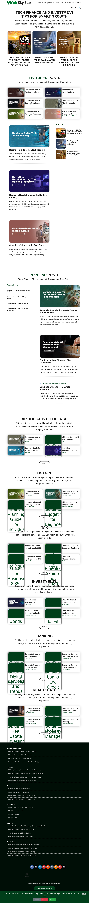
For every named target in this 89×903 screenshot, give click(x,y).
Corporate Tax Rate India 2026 (18, 792)
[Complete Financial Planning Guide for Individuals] (16, 516)
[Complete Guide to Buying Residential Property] (16, 103)
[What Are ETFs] (53, 616)
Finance (56, 3)
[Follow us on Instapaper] (64, 867)
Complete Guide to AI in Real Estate (27, 245)
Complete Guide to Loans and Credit (70, 666)
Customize (36, 899)
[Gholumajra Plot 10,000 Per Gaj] (19, 54)
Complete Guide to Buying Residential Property (32, 102)
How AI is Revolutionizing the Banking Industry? (28, 196)
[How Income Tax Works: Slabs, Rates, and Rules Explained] (69, 54)
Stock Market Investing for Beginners (20, 807)
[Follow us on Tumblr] (52, 867)
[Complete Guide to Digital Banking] (16, 673)
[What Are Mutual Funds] (53, 608)
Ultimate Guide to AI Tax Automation (70, 438)
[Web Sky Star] (19, 4)
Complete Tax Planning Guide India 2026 (68, 557)
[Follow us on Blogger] (56, 867)
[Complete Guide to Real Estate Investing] (16, 730)
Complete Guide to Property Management (70, 720)
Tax (62, 3)
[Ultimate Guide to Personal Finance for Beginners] (16, 114)
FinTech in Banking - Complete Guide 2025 (70, 113)
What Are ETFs (13, 818)
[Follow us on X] (36, 867)
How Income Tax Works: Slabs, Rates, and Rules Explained (69, 61)
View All (44, 464)
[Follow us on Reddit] (48, 867)
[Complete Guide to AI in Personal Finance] (53, 103)
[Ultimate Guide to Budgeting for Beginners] (53, 513)
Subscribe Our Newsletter (44, 888)
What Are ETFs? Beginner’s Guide (69, 612)
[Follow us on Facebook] (32, 867)
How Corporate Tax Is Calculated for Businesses (44, 60)
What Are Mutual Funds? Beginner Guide (69, 601)
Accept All (52, 899)
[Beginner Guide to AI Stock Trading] (16, 450)
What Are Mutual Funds (16, 811)
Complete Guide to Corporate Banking (70, 655)
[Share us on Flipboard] (60, 867)
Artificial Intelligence (44, 3)
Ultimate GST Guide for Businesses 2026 (33, 557)
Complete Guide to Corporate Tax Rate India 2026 (70, 547)
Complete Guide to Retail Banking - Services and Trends (33, 655)
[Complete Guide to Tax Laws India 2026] (16, 92)
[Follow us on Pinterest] (44, 867)
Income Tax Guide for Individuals (19, 788)
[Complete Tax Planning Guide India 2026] (53, 570)
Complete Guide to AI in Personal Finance (70, 102)
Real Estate (73, 8)
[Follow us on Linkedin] (40, 867)
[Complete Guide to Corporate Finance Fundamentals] (53, 494)
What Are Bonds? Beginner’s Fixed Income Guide (32, 612)
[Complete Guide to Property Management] (53, 728)
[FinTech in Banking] (53, 114)
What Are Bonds (13, 814)
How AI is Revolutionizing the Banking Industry (23, 762)
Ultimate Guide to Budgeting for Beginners (69, 503)
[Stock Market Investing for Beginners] (53, 92)
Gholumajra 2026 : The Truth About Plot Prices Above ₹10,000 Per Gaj (19, 61)
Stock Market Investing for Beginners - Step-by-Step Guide (70, 91)
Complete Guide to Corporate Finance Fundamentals (58, 311)
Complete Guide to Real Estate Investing (55, 388)
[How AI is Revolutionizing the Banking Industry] (53, 450)
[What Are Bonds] (16, 616)
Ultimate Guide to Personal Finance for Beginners (32, 113)
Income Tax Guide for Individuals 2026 (33, 547)
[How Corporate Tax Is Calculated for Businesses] (44, 54)
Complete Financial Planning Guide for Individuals (33, 503)
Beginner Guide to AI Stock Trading (27, 150)
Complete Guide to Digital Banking (18, 303)
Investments (69, 3)
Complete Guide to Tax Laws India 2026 (33, 91)
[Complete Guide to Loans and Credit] (53, 676)
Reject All (44, 899)
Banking (78, 3)
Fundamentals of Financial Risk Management (55, 361)
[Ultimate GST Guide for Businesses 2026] (16, 570)
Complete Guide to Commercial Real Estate (70, 709)
